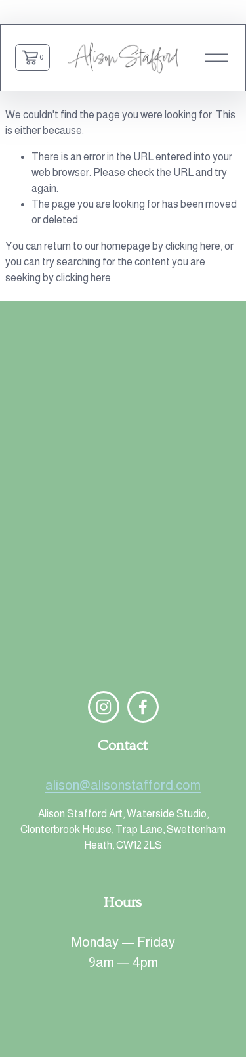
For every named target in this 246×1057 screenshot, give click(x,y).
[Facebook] (143, 707)
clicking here (192, 246)
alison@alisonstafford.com (123, 785)
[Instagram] (103, 707)
